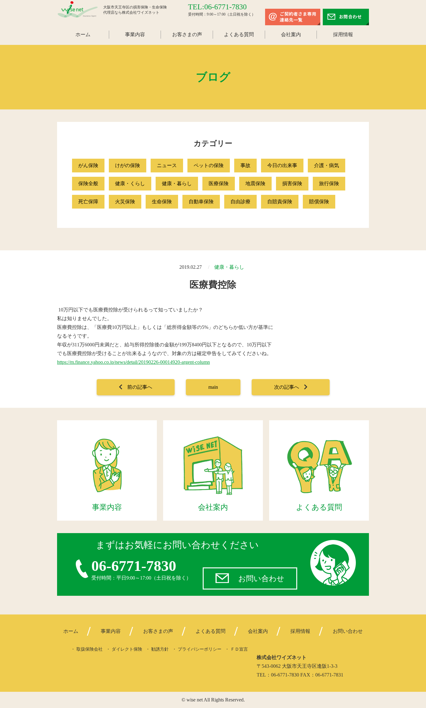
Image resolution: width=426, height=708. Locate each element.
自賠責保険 (279, 201)
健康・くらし (130, 183)
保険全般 (88, 183)
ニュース (167, 165)
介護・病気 (326, 165)
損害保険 (292, 183)
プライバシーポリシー (199, 649)
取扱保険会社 (89, 649)
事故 (245, 165)
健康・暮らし (177, 183)
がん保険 (88, 165)
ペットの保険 (209, 165)
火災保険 (125, 201)
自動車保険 (201, 201)
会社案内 (291, 34)
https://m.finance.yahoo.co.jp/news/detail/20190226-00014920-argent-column (133, 362)
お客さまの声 (187, 34)
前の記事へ (139, 387)
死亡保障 (88, 201)
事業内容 (135, 34)
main (213, 387)
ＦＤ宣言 (239, 649)
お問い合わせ (261, 579)
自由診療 (240, 201)
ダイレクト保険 (127, 649)
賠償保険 (319, 201)
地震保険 (255, 183)
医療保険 (219, 183)
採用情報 (343, 34)
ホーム (82, 34)
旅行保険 (329, 183)
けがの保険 (127, 165)
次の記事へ (286, 387)
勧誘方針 (160, 649)
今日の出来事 (282, 165)
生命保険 (162, 201)
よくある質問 (239, 34)
